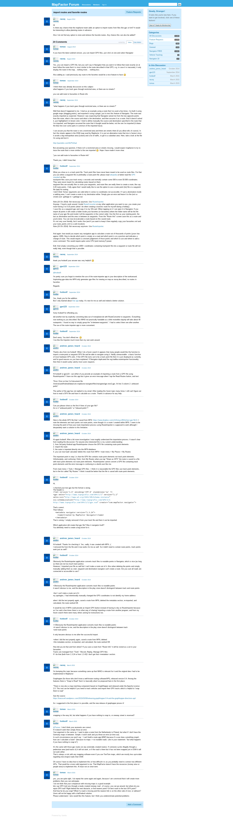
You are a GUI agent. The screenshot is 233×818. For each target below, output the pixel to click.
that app (75, 301)
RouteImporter (97, 202)
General (152, 47)
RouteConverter (90, 204)
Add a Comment (134, 805)
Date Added (137, 42)
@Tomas (56, 727)
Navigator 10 (154, 59)
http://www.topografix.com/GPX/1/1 (84, 495)
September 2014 (72, 81)
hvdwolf (63, 166)
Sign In (104, 5)
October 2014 (86, 346)
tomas (63, 46)
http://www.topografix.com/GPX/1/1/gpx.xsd (75, 503)
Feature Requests (133, 12)
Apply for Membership (163, 25)
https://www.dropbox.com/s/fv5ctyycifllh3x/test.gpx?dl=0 (115, 420)
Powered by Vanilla (59, 815)
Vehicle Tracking (155, 55)
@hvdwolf (57, 273)
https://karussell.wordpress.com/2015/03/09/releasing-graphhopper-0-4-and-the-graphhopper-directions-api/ (94, 698)
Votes (130, 42)
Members (96, 5)
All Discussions (155, 36)
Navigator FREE (155, 51)
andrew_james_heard (70, 346)
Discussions (86, 5)
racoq (62, 19)
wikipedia (113, 175)
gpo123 (63, 266)
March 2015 (71, 665)
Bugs (151, 43)
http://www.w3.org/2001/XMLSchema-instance (87, 497)
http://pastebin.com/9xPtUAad (65, 143)
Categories (154, 32)
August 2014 (71, 19)
